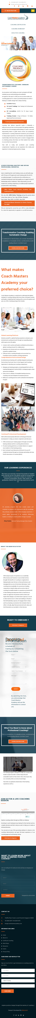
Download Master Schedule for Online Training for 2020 (18, 203)
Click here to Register (18, 625)
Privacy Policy (6, 952)
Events (4, 949)
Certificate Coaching (8, 940)
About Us (5, 938)
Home (4, 935)
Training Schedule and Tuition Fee (14, 122)
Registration (11, 11)
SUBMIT (8, 896)
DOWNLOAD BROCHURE (18, 248)
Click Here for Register (10, 838)
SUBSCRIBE (7, 991)
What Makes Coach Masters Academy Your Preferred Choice (18, 190)
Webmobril (25, 1010)
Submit (16, 689)
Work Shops (6, 943)
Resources (5, 946)
